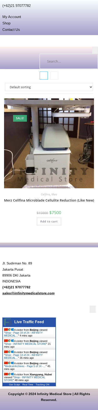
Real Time (27, 384)
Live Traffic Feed (29, 322)
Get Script (14, 384)
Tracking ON (42, 384)
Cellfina (45, 194)
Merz (54, 194)
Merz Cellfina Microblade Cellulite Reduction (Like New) (49, 200)
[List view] (54, 76)
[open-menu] (95, 50)
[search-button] (89, 61)
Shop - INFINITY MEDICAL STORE (25, 343)
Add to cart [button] (49, 221)
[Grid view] (44, 76)
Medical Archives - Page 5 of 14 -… (25, 366)
